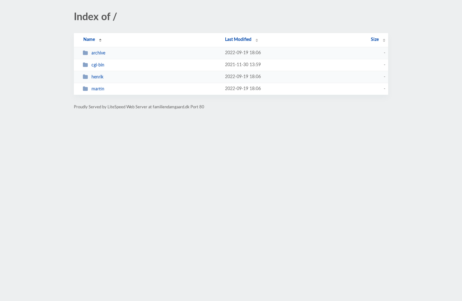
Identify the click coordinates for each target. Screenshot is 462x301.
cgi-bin (97, 65)
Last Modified (238, 39)
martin (97, 89)
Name (89, 39)
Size (375, 39)
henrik (97, 77)
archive (98, 53)
